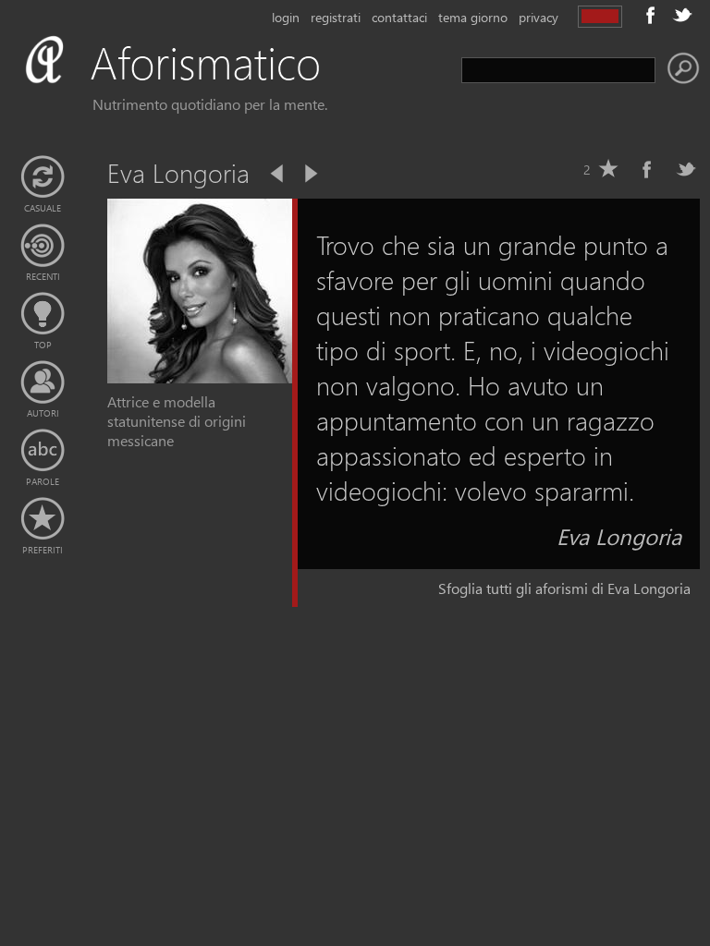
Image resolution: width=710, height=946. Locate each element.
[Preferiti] (42, 519)
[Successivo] (310, 174)
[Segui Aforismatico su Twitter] (682, 15)
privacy (538, 17)
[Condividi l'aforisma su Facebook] (647, 169)
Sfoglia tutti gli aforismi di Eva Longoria (564, 588)
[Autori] (42, 382)
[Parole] (42, 451)
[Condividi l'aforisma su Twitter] (686, 169)
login (286, 17)
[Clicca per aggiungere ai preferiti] (608, 169)
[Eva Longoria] (199, 377)
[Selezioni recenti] (42, 246)
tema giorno (473, 17)
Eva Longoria (619, 536)
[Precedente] (278, 174)
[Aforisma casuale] (42, 177)
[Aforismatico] (199, 84)
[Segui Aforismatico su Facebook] (651, 15)
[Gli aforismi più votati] (42, 314)
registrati (336, 17)
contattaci (399, 17)
